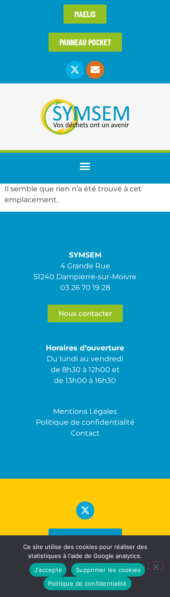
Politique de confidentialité (87, 583)
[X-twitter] (75, 70)
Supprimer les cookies (108, 569)
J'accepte (48, 569)
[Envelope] (95, 70)
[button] (85, 166)
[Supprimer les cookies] (155, 566)
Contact (85, 433)
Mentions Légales (85, 411)
